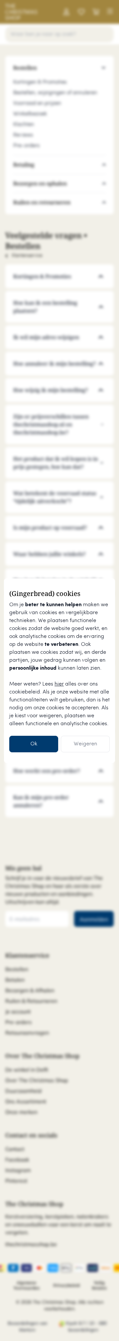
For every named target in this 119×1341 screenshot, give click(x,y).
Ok (33, 744)
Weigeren (85, 744)
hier (59, 684)
